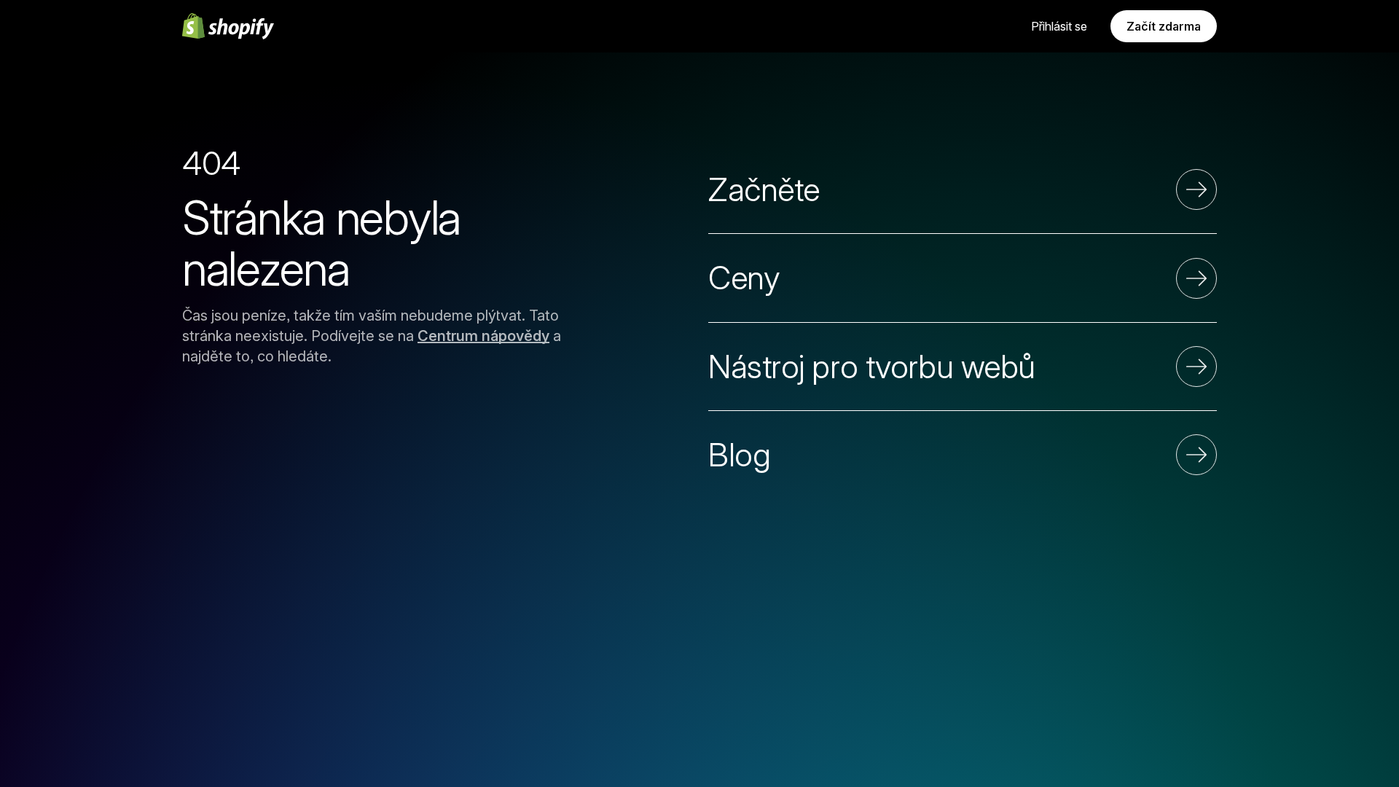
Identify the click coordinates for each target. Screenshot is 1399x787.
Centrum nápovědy (483, 336)
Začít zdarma (1163, 26)
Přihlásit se (1059, 26)
